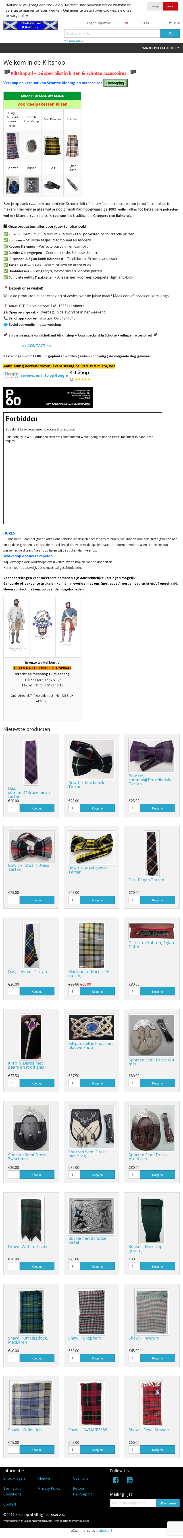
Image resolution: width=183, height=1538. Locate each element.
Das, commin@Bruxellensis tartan (29, 792)
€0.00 (176, 23)
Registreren (104, 23)
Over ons (80, 1478)
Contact (9, 1504)
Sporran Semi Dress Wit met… (152, 1062)
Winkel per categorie (159, 48)
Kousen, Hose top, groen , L (146, 1248)
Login (90, 23)
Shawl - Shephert (84, 1338)
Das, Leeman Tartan (27, 971)
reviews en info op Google (44, 375)
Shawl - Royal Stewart (149, 1429)
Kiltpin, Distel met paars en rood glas (26, 1065)
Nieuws (44, 1478)
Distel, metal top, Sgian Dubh (151, 944)
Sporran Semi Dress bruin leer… (148, 1156)
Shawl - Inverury (144, 1338)
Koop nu (37, 808)
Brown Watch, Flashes (29, 1246)
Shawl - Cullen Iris (25, 1429)
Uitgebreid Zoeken (73, 40)
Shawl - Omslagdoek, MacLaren (28, 1340)
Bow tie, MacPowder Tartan (87, 870)
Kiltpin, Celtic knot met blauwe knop (90, 1045)
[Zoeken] (170, 33)
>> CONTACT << (36, 345)
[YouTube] (129, 1480)
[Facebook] (115, 1480)
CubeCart (104, 1530)
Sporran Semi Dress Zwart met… (27, 1156)
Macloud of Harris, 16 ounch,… (88, 973)
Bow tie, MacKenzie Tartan (86, 784)
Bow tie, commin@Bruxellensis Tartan (150, 779)
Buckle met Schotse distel (87, 1240)
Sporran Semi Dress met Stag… (87, 1154)
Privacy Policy (49, 1488)
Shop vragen (14, 1478)
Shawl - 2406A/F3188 (87, 1429)
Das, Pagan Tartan (146, 879)
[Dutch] (126, 23)
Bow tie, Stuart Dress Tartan (28, 867)
